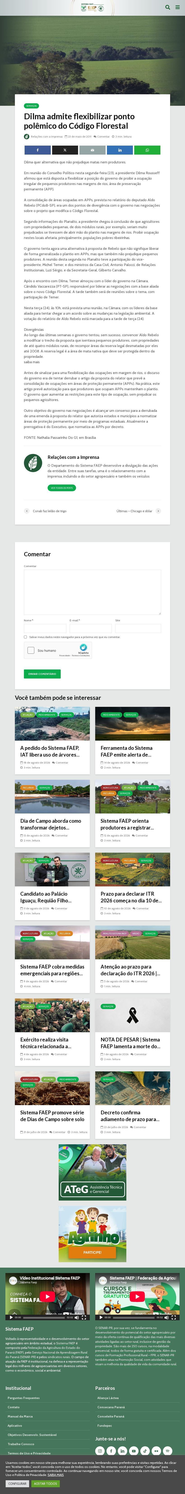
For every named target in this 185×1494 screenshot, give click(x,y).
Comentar (103, 136)
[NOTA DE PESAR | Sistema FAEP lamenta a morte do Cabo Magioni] (132, 1015)
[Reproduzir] (11, 1318)
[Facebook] (111, 1451)
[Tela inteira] (84, 1318)
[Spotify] (167, 1451)
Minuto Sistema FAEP (114, 933)
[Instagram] (100, 1451)
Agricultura (110, 787)
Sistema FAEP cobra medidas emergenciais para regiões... (52, 970)
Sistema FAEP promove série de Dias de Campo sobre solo (52, 1115)
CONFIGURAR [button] (17, 1483)
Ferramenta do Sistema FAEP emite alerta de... (127, 751)
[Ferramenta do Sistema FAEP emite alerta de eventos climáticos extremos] (132, 723)
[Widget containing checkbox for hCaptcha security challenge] (58, 650)
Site (117, 620)
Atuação (27, 714)
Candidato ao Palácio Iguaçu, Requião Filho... (46, 897)
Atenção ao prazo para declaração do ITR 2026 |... (130, 970)
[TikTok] (145, 1451)
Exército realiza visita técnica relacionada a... (45, 1043)
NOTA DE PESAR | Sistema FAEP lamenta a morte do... (130, 1043)
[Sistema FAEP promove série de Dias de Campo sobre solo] (52, 1088)
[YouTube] (134, 1451)
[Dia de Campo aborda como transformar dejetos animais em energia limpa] (52, 796)
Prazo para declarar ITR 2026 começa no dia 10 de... (131, 897)
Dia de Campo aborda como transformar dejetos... (50, 824)
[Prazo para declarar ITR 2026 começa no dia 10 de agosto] (132, 869)
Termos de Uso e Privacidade (29, 1453)
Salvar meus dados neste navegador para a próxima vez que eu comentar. (74, 637)
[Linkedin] (122, 1451)
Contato (14, 1407)
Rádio (135, 933)
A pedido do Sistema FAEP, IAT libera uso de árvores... (50, 751)
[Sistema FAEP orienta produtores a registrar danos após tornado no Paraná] (132, 796)
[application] (47, 1296)
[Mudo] (76, 1318)
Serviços (31, 105)
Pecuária (28, 787)
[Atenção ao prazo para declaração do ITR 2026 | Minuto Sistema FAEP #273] (132, 942)
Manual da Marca (20, 1416)
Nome (28, 620)
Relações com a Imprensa (46, 136)
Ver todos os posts (62, 488)
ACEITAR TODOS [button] (45, 1483)
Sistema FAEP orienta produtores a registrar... (127, 824)
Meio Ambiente (47, 714)
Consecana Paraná (111, 1407)
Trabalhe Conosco (21, 1444)
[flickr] (156, 1451)
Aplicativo (15, 1426)
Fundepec (104, 1426)
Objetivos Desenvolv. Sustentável (32, 1435)
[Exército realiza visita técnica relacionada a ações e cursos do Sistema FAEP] (52, 1015)
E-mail (75, 620)
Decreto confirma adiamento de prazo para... (130, 1115)
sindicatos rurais (59, 1357)
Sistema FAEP (65, 1343)
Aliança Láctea (108, 1398)
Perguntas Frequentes (24, 1398)
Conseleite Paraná (110, 1416)
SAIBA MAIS (56, 1475)
